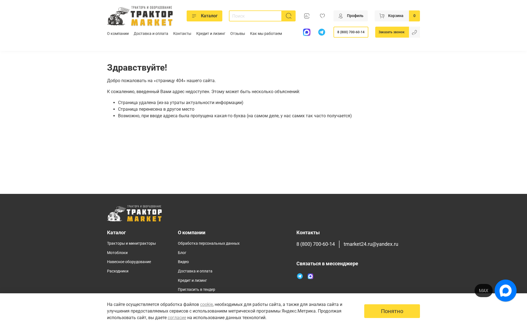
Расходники (117, 271)
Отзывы (237, 33)
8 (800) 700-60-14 (351, 32)
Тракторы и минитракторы (131, 243)
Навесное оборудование (129, 262)
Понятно (392, 311)
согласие (177, 317)
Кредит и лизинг (210, 33)
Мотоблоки (117, 252)
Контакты (182, 33)
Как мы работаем (266, 33)
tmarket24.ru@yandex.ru (371, 244)
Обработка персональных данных (209, 243)
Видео (183, 262)
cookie (206, 304)
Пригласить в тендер (196, 289)
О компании (118, 33)
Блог (182, 252)
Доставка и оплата (151, 33)
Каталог (209, 15)
